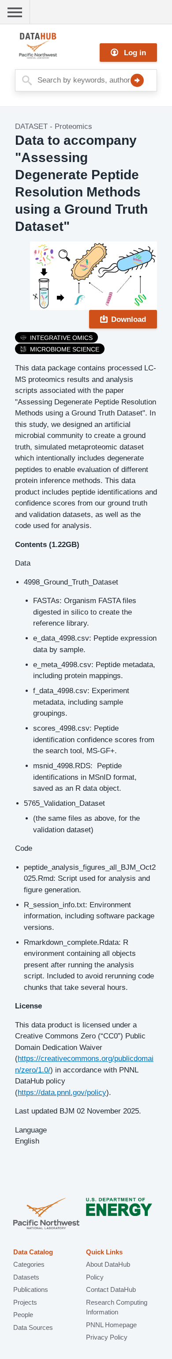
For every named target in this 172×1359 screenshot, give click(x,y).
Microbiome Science (64, 349)
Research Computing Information (116, 1307)
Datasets (26, 1277)
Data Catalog (33, 1252)
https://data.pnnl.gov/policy (62, 1092)
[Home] (59, 45)
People (23, 1314)
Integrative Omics (61, 337)
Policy (95, 1277)
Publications (30, 1289)
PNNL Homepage (111, 1325)
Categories (29, 1264)
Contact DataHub (111, 1289)
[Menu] (15, 12)
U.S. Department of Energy (119, 1214)
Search (137, 80)
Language (31, 1130)
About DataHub (108, 1264)
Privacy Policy (106, 1337)
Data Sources (33, 1327)
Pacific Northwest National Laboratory (46, 1214)
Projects (25, 1302)
